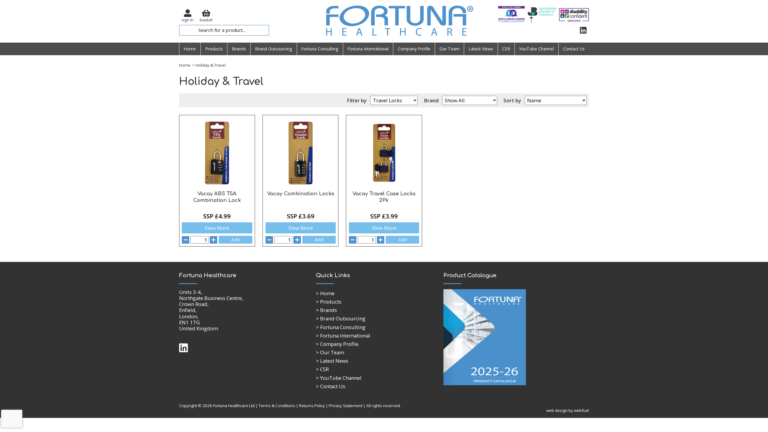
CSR (506, 49)
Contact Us (574, 49)
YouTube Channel (536, 49)
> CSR (322, 369)
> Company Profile (337, 343)
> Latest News (332, 360)
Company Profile (414, 49)
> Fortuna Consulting (340, 327)
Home (190, 49)
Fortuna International (367, 49)
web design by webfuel (567, 410)
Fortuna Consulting (319, 49)
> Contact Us (330, 386)
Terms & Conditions (277, 405)
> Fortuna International (343, 335)
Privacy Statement (345, 405)
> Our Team (330, 352)
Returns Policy (312, 405)
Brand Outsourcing (273, 49)
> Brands (326, 310)
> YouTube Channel (339, 377)
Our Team (450, 49)
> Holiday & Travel (208, 65)
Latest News (481, 49)
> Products (328, 301)
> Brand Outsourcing (340, 318)
